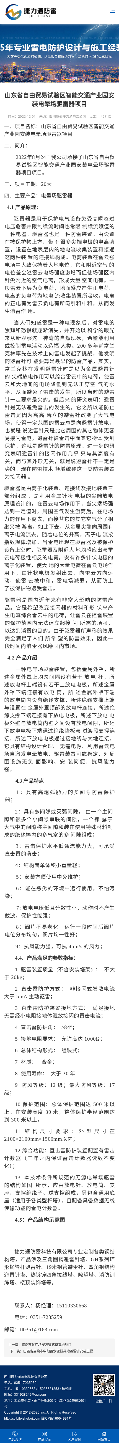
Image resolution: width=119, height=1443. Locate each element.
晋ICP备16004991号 (56, 1418)
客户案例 (74, 1439)
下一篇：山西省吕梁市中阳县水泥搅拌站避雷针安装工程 (50, 1351)
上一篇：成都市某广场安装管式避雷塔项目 (39, 1344)
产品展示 (44, 1439)
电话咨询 (15, 1439)
